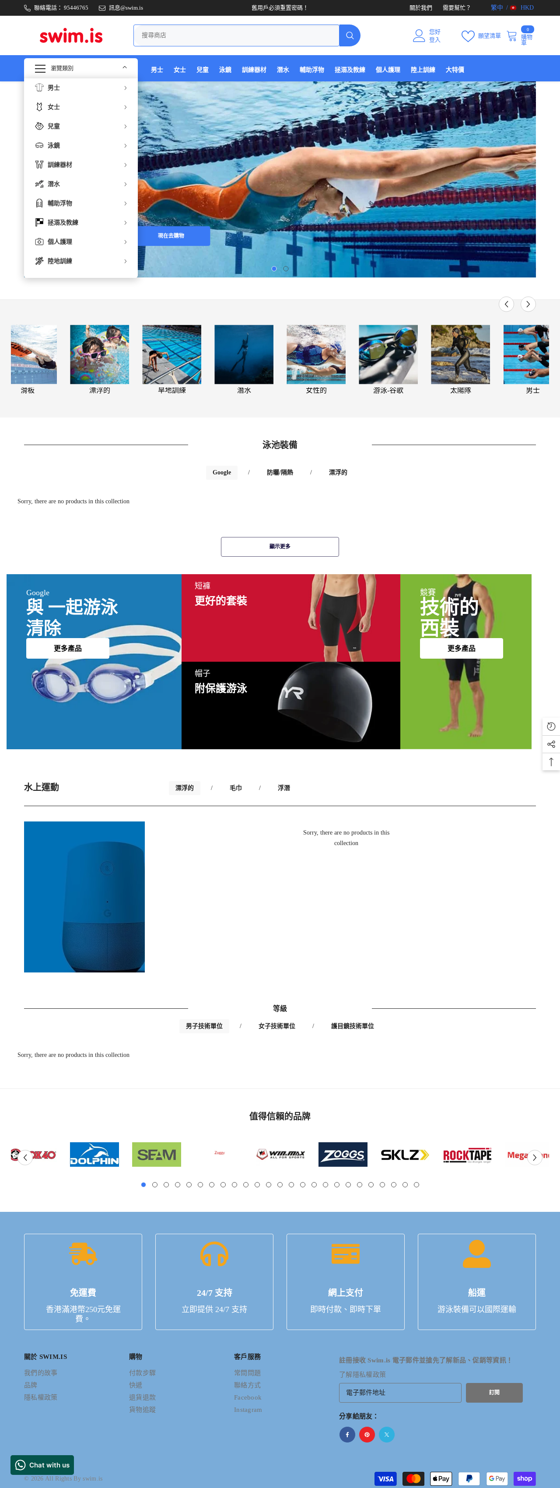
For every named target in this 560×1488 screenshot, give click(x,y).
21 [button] (371, 1184)
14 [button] (291, 1184)
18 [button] (337, 1184)
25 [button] (416, 1184)
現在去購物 (171, 236)
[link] (94, 1154)
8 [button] (223, 1184)
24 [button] (405, 1184)
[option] (280, 179)
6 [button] (200, 1184)
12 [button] (268, 1184)
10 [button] (245, 1184)
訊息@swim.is (126, 7)
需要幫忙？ (457, 7)
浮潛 (284, 788)
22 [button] (382, 1184)
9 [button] (234, 1184)
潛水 (244, 390)
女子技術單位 (277, 1026)
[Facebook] (347, 1434)
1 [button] (274, 268)
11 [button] (257, 1184)
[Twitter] (386, 1434)
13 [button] (280, 1184)
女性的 (316, 390)
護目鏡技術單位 (352, 1026)
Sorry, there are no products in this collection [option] (346, 837)
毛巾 (236, 788)
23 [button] (393, 1184)
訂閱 (494, 1393)
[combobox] (236, 35)
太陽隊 (460, 390)
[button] (506, 304)
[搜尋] (246, 35)
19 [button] (348, 1184)
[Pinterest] (367, 1434)
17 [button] (325, 1184)
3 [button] (166, 1184)
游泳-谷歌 (388, 390)
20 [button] (359, 1184)
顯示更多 (280, 547)
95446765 (76, 7)
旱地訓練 (172, 390)
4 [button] (177, 1184)
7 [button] (211, 1184)
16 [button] (314, 1184)
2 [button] (286, 268)
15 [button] (302, 1184)
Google (222, 472)
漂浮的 (99, 390)
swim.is (92, 1478)
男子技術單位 (204, 1026)
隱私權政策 (369, 1374)
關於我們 (421, 7)
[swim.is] (99, 354)
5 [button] (189, 1184)
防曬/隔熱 (280, 472)
